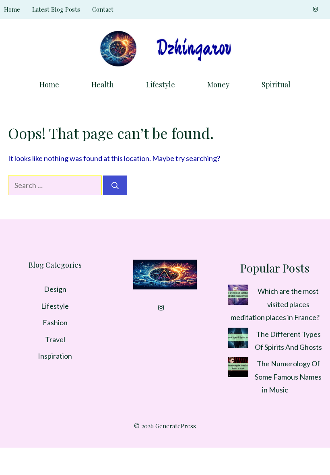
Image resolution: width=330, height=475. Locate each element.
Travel (55, 339)
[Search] (115, 185)
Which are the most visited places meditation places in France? (275, 304)
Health (102, 84)
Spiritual (276, 84)
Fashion (55, 322)
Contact (102, 9)
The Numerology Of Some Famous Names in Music (288, 376)
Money (218, 84)
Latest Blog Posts (56, 9)
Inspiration (55, 355)
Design (55, 289)
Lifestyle (160, 84)
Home (12, 9)
